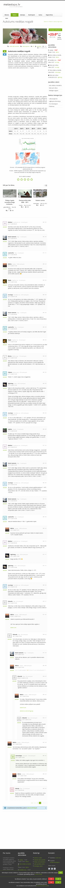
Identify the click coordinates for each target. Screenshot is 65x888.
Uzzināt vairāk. (38, 874)
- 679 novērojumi (23, 372)
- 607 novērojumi (25, 294)
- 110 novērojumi (22, 356)
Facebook (52, 869)
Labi (60, 872)
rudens (10, 46)
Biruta (9, 356)
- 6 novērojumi (24, 222)
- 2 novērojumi (20, 253)
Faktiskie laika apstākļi (39, 860)
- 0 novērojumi (20, 429)
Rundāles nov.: (55, 60)
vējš (13, 46)
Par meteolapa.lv (53, 104)
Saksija (17, 788)
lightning (10, 383)
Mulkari (10, 222)
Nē (51, 879)
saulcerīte (11, 253)
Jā (58, 879)
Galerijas (22, 15)
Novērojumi (31, 15)
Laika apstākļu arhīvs (39, 864)
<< (32, 803)
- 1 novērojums (22, 236)
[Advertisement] (42, 7)
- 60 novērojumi (19, 601)
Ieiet (6, 18)
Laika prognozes (57, 21)
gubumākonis (7, 207)
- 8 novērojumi (22, 280)
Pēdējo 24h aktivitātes (39, 862)
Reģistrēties (49, 15)
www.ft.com (23, 707)
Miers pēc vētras (54, 65)
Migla (9, 280)
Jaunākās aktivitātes (52, 46)
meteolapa (39, 46)
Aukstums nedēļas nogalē (19, 51)
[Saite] (9, 193)
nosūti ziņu (58, 858)
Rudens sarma (40, 200)
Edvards (10, 601)
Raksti (14, 15)
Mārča (9, 264)
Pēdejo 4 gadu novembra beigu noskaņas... (10, 202)
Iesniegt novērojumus (55, 30)
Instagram (55, 869)
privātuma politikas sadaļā (42, 885)
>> (45, 803)
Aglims (10, 429)
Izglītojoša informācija (54, 101)
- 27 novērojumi (26, 788)
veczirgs (10, 294)
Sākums (7, 15)
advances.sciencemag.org (26, 711)
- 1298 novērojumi (20, 264)
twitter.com (13, 627)
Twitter (49, 869)
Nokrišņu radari (38, 858)
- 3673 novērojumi (21, 383)
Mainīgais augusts (53, 90)
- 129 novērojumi (31, 755)
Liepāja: (53, 50)
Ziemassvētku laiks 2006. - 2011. (25, 201)
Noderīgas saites (38, 866)
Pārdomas (51, 106)
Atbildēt (5, 227)
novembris (17, 46)
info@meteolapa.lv (55, 862)
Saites (40, 15)
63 (33, 46)
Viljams (10, 372)
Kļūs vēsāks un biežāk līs (56, 55)
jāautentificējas (32, 808)
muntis (21, 205)
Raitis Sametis (12, 236)
